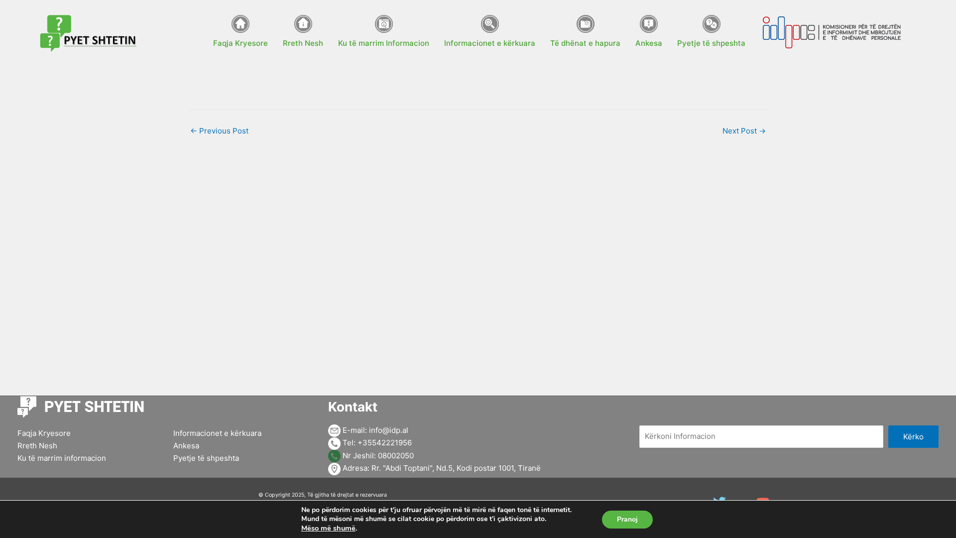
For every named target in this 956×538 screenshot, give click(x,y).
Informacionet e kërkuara (217, 433)
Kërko (913, 436)
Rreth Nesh (37, 445)
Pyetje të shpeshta (206, 458)
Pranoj (627, 519)
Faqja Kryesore (44, 433)
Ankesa (186, 445)
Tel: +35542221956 (376, 442)
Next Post (744, 130)
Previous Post (219, 130)
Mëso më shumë (328, 528)
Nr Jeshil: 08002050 (377, 455)
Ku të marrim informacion (61, 458)
